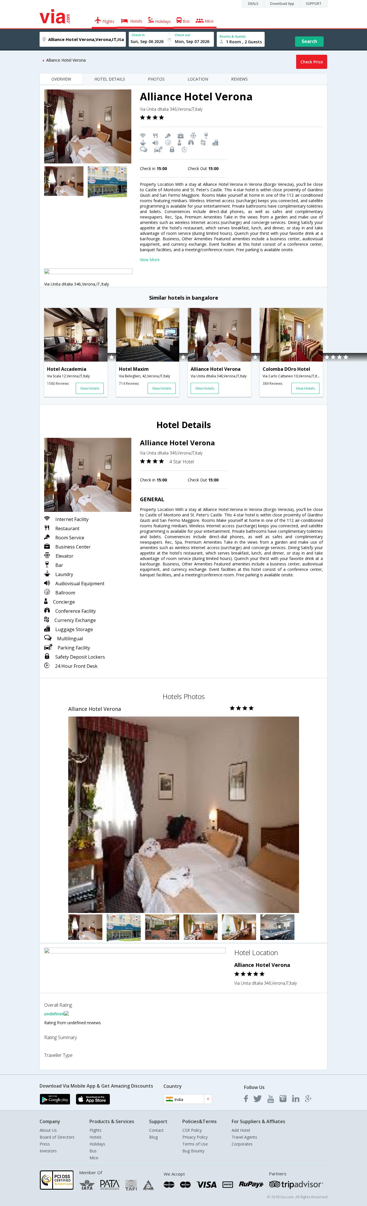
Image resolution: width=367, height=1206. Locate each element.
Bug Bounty (193, 1151)
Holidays (97, 1144)
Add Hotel (241, 1130)
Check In (138, 35)
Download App (282, 3)
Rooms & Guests (233, 36)
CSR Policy (192, 1130)
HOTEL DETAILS (109, 79)
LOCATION (198, 79)
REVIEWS (239, 79)
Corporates (242, 1144)
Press (45, 1144)
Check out (182, 35)
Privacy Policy (195, 1137)
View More (150, 259)
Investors (48, 1151)
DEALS (253, 3)
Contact (156, 1130)
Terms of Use (195, 1144)
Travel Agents (244, 1137)
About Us (48, 1130)
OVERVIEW (61, 79)
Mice (93, 1157)
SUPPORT (313, 3)
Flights (95, 1130)
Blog (153, 1137)
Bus (93, 1151)
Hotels (95, 1137)
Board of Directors (57, 1137)
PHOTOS (156, 79)
